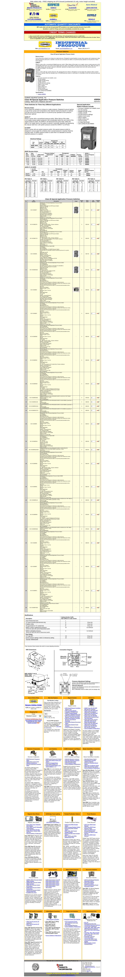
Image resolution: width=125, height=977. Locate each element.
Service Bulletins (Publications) (73, 727)
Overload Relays (88, 944)
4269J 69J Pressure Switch (33, 885)
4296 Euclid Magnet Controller (72, 718)
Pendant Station (69, 832)
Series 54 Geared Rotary (52, 763)
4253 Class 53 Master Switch (91, 765)
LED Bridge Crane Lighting (52, 822)
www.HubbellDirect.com (44, 48)
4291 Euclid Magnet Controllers (73, 708)
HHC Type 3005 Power (90, 834)
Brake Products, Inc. (70, 974)
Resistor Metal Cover (89, 831)
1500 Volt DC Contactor (90, 724)
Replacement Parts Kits (90, 923)
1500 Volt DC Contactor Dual (91, 717)
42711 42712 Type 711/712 (91, 719)
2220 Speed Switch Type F (52, 882)
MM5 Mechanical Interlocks (91, 928)
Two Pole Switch (88, 718)
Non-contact (49, 887)
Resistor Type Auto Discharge (72, 717)
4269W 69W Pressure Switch (34, 882)
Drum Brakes (29, 826)
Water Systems (30, 881)
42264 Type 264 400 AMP (90, 708)
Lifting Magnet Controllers (53, 919)
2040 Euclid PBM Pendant (71, 824)
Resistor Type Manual (70, 719)
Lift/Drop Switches (88, 761)
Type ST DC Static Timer (90, 939)
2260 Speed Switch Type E (52, 885)
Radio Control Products (72, 877)
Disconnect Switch (89, 881)
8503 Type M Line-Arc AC (33, 924)
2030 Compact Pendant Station (72, 827)
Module (86, 941)
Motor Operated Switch (90, 722)
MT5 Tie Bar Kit (88, 935)
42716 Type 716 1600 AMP (91, 723)
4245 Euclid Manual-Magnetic (91, 880)
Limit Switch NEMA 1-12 (52, 764)
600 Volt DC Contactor (89, 709)
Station (66, 826)
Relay (27, 760)
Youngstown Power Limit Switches (72, 919)
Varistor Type (68, 709)
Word (88, 971)
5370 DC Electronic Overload (34, 764)
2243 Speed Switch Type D (52, 883)
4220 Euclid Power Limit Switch (53, 759)
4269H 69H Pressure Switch (33, 887)
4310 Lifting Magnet (89, 882)
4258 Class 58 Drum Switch (91, 766)
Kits (85, 931)
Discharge (67, 720)
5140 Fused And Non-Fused (91, 885)
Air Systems (29, 886)
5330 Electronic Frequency (33, 759)
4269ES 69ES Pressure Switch (34, 880)
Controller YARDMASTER (71, 712)
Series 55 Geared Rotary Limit (53, 765)
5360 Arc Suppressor (32, 763)
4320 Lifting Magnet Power (71, 724)
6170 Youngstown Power (71, 921)
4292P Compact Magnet (71, 713)
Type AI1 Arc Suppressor (90, 926)
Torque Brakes (30, 828)
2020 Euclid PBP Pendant (71, 828)
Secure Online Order (33, 705)
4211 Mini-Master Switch (90, 759)
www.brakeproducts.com (89, 966)
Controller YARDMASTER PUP (72, 714)
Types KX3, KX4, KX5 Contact (92, 930)
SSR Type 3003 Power (90, 824)
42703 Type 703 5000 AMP (91, 713)
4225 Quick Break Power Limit (53, 760)
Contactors (29, 923)
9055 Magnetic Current (90, 942)
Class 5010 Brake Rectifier (33, 829)
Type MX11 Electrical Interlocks (92, 925)
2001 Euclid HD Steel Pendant (72, 833)
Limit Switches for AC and (71, 923)
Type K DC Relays (89, 937)
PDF (91, 971)
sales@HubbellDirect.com (66, 48)
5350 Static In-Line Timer (33, 761)
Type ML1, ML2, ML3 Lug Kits (91, 932)
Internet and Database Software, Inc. (68, 975)
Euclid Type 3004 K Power (90, 832)
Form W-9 (88, 970)
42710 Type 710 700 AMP (90, 715)
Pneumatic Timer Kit (89, 936)
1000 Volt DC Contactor (90, 712)
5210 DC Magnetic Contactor (72, 760)
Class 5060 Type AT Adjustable (34, 827)
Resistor (86, 826)
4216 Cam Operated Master (91, 763)
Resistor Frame (88, 828)
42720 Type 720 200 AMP (90, 726)
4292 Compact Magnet (70, 710)
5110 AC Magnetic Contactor (72, 759)
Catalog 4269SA (42, 94)
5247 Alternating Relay (70, 761)
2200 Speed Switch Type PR (53, 880)
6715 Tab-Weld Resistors (71, 925)
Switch (66, 723)
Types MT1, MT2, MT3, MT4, (91, 934)
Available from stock (31, 892)
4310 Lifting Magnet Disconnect (73, 722)
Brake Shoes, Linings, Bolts (33, 831)
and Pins (28, 832)
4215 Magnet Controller (90, 760)
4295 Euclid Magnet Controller (72, 715)
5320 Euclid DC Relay (70, 763)
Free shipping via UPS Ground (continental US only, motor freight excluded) (33, 722)
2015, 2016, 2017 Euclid (71, 831)
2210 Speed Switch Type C (52, 881)
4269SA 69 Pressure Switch (33, 890)
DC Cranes (67, 924)
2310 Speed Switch (50, 886)
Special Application (31, 891)
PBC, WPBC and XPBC (71, 836)
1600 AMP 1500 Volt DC (90, 720)
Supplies (67, 726)
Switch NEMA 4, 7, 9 (51, 766)
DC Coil (86, 922)
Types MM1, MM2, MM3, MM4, (92, 927)
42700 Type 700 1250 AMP (91, 710)
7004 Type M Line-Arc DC (33, 921)
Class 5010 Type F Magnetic (34, 824)
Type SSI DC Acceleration (90, 940)
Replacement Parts (69, 837)
